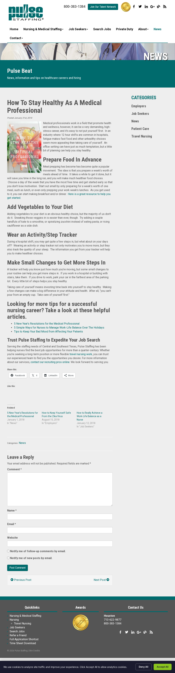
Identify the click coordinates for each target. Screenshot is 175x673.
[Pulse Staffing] (26, 12)
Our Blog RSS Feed (164, 6)
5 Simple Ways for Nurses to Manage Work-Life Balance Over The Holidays (59, 327)
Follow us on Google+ (152, 6)
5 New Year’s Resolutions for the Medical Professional (46, 323)
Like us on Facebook (134, 6)
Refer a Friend (18, 635)
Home (14, 29)
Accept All (163, 666)
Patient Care (140, 129)
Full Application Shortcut (24, 639)
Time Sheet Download (23, 643)
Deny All (143, 666)
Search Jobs (102, 29)
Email (11, 524)
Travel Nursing (141, 136)
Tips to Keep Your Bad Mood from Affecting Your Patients (48, 331)
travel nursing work (81, 354)
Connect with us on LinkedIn (146, 6)
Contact (15, 38)
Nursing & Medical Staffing (42, 29)
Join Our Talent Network (103, 6)
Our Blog (158, 6)
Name (12, 510)
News (157, 29)
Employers (138, 106)
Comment (14, 469)
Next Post (100, 580)
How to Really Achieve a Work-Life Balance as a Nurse (89, 416)
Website (12, 537)
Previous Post (22, 580)
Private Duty (124, 29)
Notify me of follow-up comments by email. (38, 551)
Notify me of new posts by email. (31, 558)
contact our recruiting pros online (50, 362)
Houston (109, 615)
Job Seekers (77, 29)
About (142, 29)
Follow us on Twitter (140, 6)
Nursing (14, 619)
